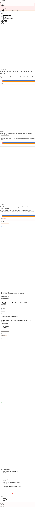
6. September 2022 (3, 69)
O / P (2, 9)
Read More (1, 140)
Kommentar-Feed (5, 499)
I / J (2, 6)
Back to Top (2, 506)
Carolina (4, 486)
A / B (2, 3)
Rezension (4, 83)
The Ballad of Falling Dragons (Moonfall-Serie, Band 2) (9, 316)
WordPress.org (5, 500)
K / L (2, 7)
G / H (3, 8)
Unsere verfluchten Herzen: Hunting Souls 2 (12, 471)
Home (2, 4)
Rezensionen (3, 5)
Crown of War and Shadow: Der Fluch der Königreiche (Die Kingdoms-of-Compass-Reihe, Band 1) (16, 320)
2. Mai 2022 (2, 204)
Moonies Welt (5, 327)
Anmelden (4, 498)
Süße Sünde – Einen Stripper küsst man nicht (12, 482)
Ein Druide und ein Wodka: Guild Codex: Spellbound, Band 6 (10, 307)
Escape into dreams (6, 326)
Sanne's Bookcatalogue (6, 328)
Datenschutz (2, 504)
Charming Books (5, 325)
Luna (4, 471)
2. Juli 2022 (2, 131)
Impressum (1, 503)
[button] (2, 80)
